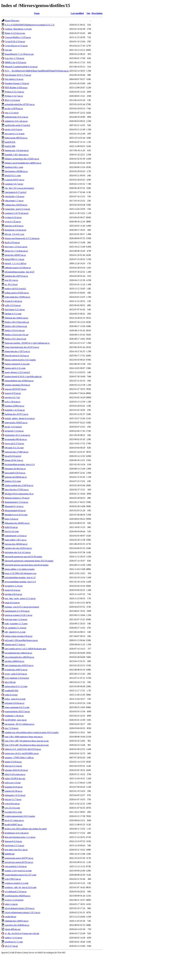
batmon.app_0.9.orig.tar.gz (17, 150)
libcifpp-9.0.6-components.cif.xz (19, 494)
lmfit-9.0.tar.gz (11, 527)
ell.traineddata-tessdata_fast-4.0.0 (19, 272)
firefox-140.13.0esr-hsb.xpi (17, 322)
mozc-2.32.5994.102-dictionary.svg (20, 573)
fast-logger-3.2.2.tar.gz (15, 309)
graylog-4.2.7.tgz (12, 397)
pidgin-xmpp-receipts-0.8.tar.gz (18, 636)
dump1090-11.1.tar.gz (14, 259)
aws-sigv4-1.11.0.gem (14, 133)
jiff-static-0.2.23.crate (14, 448)
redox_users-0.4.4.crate (15, 699)
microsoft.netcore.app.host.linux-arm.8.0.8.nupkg (26, 565)
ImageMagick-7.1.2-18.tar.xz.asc (19, 54)
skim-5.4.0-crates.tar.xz (15, 774)
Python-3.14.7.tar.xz (14, 96)
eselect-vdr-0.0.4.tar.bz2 (15, 288)
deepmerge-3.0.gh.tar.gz (15, 230)
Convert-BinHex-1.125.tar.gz (18, 37)
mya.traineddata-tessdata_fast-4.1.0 (20, 582)
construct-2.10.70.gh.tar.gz (16, 213)
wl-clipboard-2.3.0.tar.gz (16, 891)
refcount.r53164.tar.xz (14, 703)
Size (88, 13)
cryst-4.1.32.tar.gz (13, 221)
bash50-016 (10, 142)
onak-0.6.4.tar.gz (12, 602)
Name (37, 13)
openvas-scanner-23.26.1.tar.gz (18, 615)
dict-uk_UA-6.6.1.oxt (14, 234)
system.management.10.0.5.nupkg (20, 816)
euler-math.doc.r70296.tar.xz (17, 297)
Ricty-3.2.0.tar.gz (12, 100)
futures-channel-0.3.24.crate (17, 364)
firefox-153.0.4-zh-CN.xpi (16, 334)
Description (97, 13)
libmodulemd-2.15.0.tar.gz (16, 502)
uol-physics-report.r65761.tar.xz (19, 862)
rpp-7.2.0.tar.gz (11, 728)
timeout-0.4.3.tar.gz (13, 841)
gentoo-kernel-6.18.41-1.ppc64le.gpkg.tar (23, 376)
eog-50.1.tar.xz (11, 280)
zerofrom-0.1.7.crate (14, 942)
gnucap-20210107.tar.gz (15, 389)
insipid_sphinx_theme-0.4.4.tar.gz (20, 418)
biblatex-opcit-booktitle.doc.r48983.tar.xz (23, 163)
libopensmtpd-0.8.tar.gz (15, 510)
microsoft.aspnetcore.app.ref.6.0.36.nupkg (23, 556)
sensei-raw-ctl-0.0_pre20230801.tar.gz (22, 753)
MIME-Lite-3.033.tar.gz (15, 62)
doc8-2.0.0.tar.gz (12, 242)
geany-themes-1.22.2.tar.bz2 (17, 372)
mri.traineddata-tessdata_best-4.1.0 (20, 577)
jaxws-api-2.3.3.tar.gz (14, 443)
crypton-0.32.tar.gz (13, 217)
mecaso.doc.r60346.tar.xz (16, 544)
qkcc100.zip (10, 682)
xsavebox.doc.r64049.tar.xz (17, 925)
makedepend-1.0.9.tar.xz (16, 535)
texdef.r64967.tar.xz (14, 824)
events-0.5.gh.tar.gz (13, 301)
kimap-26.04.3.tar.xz (14, 460)
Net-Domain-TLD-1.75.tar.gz (18, 75)
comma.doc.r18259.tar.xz (16, 205)
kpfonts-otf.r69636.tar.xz (16, 477)
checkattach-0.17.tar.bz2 (15, 192)
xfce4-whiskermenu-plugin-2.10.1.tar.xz (22, 912)
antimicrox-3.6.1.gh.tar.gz (16, 121)
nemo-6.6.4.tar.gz (12, 590)
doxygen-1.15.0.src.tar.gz (16, 247)
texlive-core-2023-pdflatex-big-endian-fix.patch (26, 829)
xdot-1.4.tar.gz (11, 904)
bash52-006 (10, 146)
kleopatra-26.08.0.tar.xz (15, 468)
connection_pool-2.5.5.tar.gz (17, 209)
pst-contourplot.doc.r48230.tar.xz (19, 657)
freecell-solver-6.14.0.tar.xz (17, 355)
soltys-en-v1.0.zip (13, 783)
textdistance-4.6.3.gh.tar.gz (17, 833)
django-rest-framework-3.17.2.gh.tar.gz (22, 238)
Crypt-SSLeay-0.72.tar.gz (16, 46)
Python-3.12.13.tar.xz (14, 92)
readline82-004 (11, 690)
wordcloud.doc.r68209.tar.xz (17, 896)
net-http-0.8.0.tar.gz (13, 594)
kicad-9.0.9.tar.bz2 (13, 456)
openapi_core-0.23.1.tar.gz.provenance (22, 607)
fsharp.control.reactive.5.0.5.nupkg (20, 360)
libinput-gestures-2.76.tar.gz (17, 498)
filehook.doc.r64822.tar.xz (16, 318)
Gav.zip (8, 50)
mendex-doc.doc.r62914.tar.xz (18, 548)
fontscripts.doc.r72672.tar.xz (17, 351)
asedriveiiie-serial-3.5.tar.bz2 (17, 125)
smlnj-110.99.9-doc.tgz (15, 778)
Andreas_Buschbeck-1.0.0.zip (18, 29)
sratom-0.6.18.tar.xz (13, 791)
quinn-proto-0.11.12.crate (16, 686)
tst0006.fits (10, 854)
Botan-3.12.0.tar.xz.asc (15, 33)
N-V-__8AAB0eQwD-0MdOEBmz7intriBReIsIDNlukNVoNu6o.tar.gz (37, 71)
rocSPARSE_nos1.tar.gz (16, 720)
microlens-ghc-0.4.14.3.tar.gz (18, 552)
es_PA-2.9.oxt (11, 284)
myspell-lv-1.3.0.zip (14, 586)
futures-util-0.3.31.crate (15, 368)
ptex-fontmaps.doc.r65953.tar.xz (19, 665)
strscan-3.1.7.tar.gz (13, 799)
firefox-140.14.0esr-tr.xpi (16, 326)
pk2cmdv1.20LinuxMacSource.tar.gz (21, 640)
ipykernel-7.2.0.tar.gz (14, 431)
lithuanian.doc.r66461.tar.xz (17, 523)
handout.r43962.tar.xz (14, 406)
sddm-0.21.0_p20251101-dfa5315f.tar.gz (23, 749)
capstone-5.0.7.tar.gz (14, 184)
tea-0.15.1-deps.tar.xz (14, 820)
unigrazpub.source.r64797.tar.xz (19, 858)
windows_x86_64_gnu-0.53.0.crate (20, 887)
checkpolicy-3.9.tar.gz (14, 196)
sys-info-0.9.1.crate (13, 812)
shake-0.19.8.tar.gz (13, 762)
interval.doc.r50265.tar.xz (16, 422)
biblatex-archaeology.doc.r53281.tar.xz (22, 159)
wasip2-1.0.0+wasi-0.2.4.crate (18, 870)
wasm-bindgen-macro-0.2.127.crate (20, 875)
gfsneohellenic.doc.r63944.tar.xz (19, 381)
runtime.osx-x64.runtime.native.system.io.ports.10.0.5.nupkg (31, 732)
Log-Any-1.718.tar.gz (14, 58)
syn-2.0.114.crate (12, 808)
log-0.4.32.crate (12, 531)
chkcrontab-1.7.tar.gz (14, 200)
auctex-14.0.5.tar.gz (13, 129)
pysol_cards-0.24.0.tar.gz (16, 674)
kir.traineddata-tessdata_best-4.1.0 (20, 464)
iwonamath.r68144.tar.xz (16, 439)
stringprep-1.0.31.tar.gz (15, 795)
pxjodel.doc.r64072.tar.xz (16, 669)
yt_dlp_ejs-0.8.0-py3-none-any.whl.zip (22, 933)
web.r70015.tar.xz (13, 879)
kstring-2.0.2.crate (13, 481)
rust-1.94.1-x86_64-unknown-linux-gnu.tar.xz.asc (27, 741)
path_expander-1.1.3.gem (16, 623)
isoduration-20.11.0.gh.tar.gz (17, 435)
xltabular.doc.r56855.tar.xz (16, 921)
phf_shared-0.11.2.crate (15, 632)
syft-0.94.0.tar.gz (12, 803)
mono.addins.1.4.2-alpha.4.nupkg (20, 569)
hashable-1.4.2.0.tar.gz (15, 410)
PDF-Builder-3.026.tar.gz (16, 87)
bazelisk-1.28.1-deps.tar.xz (16, 154)
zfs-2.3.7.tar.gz (11, 946)
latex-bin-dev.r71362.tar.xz (17, 489)
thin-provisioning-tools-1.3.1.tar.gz (20, 837)
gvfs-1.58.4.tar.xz (12, 401)
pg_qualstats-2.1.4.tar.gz (15, 628)
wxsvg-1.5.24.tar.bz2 (14, 900)
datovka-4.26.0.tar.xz (14, 226)
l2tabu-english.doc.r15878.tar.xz (19, 485)
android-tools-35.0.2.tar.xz (16, 117)
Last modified (77, 13)
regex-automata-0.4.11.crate (17, 707)
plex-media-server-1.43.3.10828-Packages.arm (25, 649)
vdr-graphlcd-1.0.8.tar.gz (16, 866)
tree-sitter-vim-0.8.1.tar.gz (16, 850)
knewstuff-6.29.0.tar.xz (15, 473)
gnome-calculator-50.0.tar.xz (17, 385)
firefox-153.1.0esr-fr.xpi (15, 339)
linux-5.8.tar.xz (11, 519)
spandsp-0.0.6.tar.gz (14, 787)
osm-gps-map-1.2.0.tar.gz (16, 619)
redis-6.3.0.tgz (11, 695)
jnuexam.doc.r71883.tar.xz (16, 452)
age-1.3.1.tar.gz (11, 113)
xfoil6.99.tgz (10, 916)
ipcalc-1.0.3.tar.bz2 (13, 427)
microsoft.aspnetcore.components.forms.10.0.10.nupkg (29, 561)
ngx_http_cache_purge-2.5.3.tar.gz (20, 598)
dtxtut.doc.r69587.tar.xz (15, 255)
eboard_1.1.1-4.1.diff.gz (15, 263)
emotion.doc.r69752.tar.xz (16, 276)
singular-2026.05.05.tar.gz (16, 770)
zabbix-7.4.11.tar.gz (13, 937)
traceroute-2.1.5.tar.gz (14, 845)
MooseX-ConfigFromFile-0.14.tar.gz (21, 66)
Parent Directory (12, 20)
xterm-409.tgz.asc (13, 929)
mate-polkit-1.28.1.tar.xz (15, 540)
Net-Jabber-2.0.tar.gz (14, 79)
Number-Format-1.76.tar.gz (17, 83)
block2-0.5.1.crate (13, 175)
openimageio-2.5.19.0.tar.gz (17, 611)
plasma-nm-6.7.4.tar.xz (15, 644)
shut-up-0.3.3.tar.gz (13, 766)
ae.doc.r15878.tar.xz (14, 108)
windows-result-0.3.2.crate (16, 883)
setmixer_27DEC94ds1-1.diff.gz (19, 757)
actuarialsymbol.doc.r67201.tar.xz (20, 104)
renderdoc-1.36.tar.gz (14, 716)
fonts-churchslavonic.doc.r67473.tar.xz (22, 347)
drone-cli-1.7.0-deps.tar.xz (16, 251)
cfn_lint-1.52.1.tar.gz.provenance (19, 188)
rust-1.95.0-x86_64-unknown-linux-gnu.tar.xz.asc (27, 745)
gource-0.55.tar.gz (13, 393)
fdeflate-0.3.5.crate (13, 314)
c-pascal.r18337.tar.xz (14, 180)
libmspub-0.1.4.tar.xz (14, 506)
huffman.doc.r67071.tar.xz (16, 414)
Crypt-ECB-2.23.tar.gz (15, 41)
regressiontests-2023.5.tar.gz (17, 711)
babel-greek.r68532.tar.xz (16, 138)
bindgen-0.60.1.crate (14, 167)
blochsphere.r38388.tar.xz (16, 171)
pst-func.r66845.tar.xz (14, 661)
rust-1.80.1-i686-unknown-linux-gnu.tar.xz (24, 736)
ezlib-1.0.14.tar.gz (13, 305)
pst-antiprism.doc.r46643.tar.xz (18, 653)
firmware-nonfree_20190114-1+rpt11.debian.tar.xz (27, 343)
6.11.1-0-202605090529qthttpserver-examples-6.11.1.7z (29, 25)
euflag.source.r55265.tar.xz (17, 293)
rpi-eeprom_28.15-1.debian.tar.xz (19, 724)
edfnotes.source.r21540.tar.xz (18, 267)
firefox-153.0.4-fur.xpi (15, 330)
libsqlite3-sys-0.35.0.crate (16, 515)
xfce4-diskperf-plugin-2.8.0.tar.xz (19, 908)
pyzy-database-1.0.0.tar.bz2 (17, 678)
